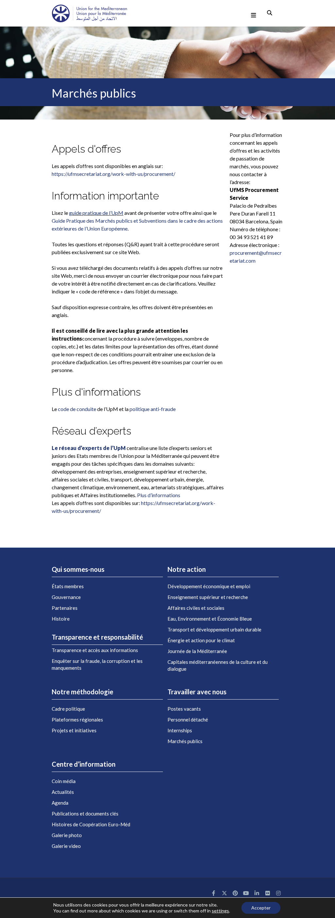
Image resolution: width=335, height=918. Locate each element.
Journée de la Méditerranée (197, 651)
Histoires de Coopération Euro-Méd (91, 824)
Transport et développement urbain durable (214, 629)
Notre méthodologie (82, 692)
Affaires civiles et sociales (196, 608)
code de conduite (77, 409)
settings (220, 910)
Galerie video (66, 846)
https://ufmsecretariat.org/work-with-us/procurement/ (113, 174)
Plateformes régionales (77, 719)
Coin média (64, 781)
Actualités (63, 792)
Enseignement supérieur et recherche (208, 597)
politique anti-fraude (153, 409)
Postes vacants (184, 709)
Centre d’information (83, 764)
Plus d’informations (158, 495)
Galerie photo (67, 835)
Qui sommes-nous (78, 569)
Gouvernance (66, 597)
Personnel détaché (188, 719)
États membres (68, 586)
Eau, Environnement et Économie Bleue (210, 619)
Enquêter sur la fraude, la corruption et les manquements (97, 664)
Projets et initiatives (74, 730)
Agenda (60, 803)
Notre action (187, 569)
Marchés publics (185, 741)
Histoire (61, 619)
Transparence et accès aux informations (95, 650)
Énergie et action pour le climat (201, 640)
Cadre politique (68, 709)
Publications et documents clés (85, 813)
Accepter (261, 907)
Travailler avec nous (197, 692)
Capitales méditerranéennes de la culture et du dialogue (218, 665)
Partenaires (65, 608)
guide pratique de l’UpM (96, 213)
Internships (180, 730)
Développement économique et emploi (209, 586)
